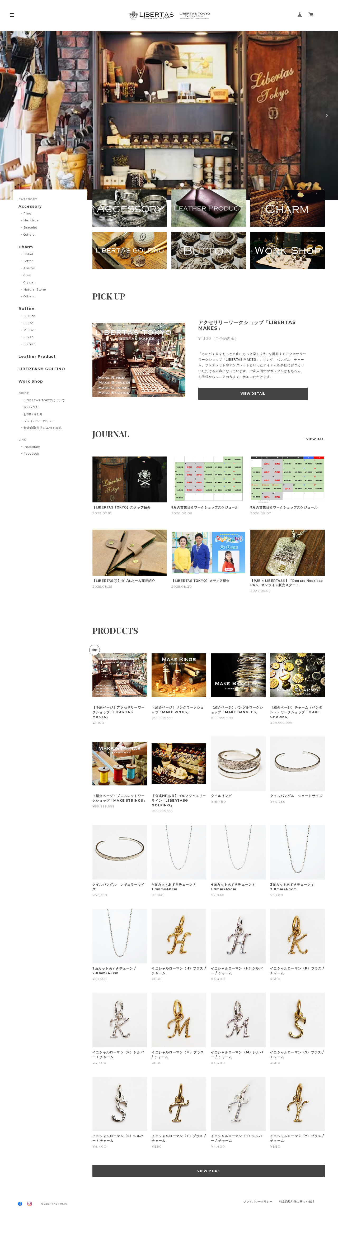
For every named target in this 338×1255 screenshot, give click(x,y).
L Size (28, 323)
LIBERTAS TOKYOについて (44, 400)
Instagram (32, 447)
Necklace (31, 220)
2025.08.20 (181, 586)
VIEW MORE (208, 1171)
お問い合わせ (33, 414)
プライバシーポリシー (39, 421)
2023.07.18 (102, 513)
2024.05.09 (260, 591)
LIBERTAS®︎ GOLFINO (41, 369)
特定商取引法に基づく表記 (43, 428)
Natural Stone (35, 289)
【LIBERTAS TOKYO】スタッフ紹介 (121, 507)
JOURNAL (32, 407)
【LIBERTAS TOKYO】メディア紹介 (200, 581)
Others (29, 234)
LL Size (29, 316)
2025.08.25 (102, 586)
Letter (28, 261)
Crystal (29, 282)
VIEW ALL (315, 439)
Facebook (31, 453)
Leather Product (37, 356)
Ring (27, 213)
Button (26, 309)
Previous (12, 115)
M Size (29, 330)
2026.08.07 (260, 513)
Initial (28, 254)
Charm (25, 247)
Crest (28, 275)
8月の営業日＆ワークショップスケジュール (204, 507)
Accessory (30, 206)
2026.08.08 (182, 513)
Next (326, 115)
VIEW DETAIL (253, 394)
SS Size (30, 344)
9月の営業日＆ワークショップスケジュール (283, 507)
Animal (29, 268)
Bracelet (30, 227)
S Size (29, 337)
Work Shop (30, 381)
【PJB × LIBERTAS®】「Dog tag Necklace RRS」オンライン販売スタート (286, 583)
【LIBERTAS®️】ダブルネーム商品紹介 (123, 581)
